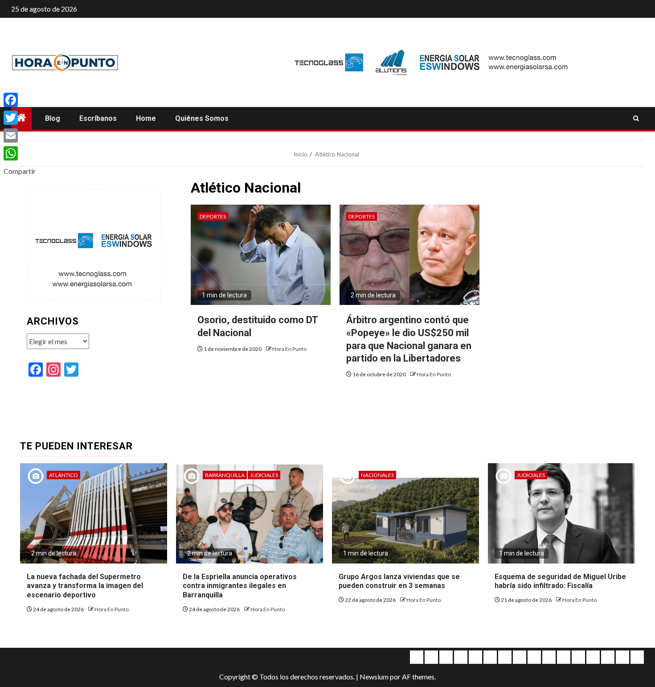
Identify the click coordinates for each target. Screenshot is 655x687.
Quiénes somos (202, 118)
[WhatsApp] (19, 153)
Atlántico (63, 475)
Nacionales (377, 475)
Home (146, 118)
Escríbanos (98, 118)
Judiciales (264, 475)
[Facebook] (19, 100)
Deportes (213, 216)
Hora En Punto (289, 349)
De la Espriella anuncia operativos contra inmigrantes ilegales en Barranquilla (240, 586)
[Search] (636, 118)
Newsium (374, 676)
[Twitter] (19, 118)
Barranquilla (225, 475)
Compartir (20, 171)
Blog (52, 118)
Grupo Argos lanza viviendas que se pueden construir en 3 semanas (399, 581)
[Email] (19, 135)
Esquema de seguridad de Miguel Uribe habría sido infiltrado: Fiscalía (560, 581)
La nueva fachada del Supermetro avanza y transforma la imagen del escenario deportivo (85, 586)
